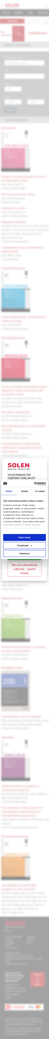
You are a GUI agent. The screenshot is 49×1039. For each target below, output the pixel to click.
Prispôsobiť (23, 545)
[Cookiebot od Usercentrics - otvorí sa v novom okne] (34, 483)
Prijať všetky (24, 537)
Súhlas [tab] (9, 491)
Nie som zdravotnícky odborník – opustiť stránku (24, 569)
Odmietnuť (24, 553)
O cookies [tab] (40, 491)
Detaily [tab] (24, 491)
